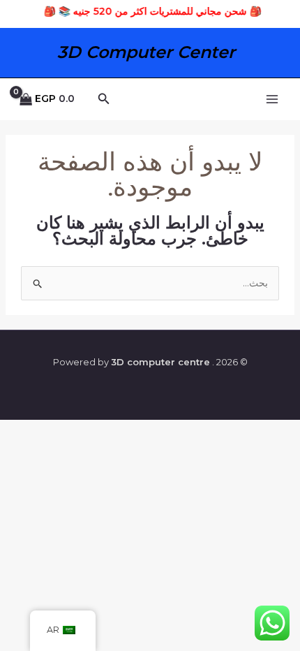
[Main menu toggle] (272, 99)
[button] (102, 99)
